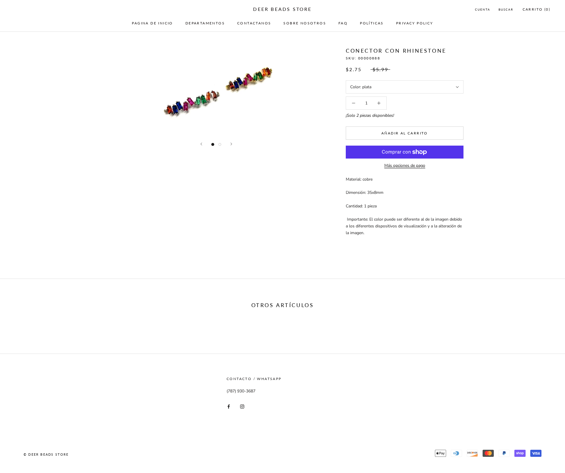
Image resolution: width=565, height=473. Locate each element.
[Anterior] (201, 144)
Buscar (505, 9)
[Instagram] (242, 406)
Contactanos (254, 23)
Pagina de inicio (152, 23)
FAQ (343, 23)
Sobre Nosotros (304, 23)
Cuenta (482, 9)
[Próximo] (231, 144)
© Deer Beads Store (46, 454)
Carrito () (536, 9)
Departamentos (205, 23)
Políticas (372, 23)
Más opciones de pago (404, 165)
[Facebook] (229, 406)
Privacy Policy (414, 23)
